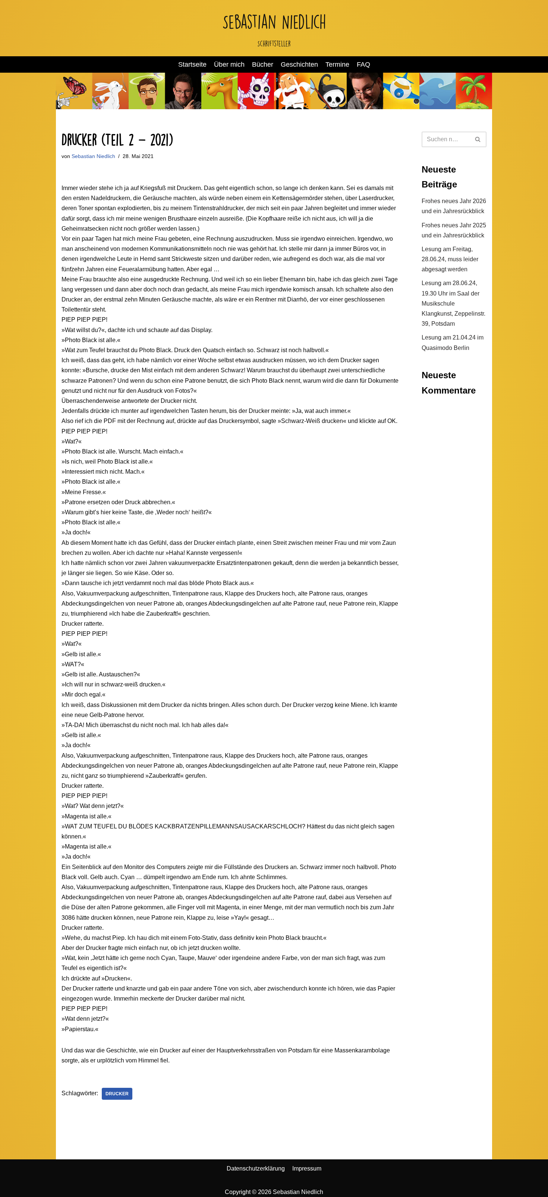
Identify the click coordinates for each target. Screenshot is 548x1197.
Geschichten (299, 64)
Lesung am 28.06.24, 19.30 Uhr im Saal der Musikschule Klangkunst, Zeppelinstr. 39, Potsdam (453, 303)
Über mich (229, 64)
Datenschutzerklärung (256, 1168)
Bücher (262, 64)
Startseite (192, 64)
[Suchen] (478, 139)
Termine (337, 64)
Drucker (117, 1093)
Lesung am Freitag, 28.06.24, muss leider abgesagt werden (450, 259)
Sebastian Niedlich (93, 156)
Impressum (306, 1168)
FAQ (363, 64)
